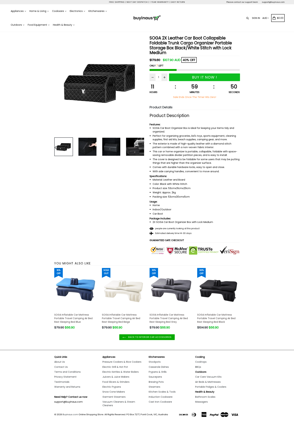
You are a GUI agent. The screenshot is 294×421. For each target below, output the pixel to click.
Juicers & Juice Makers (115, 376)
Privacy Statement (65, 376)
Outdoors (17, 25)
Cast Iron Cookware (160, 401)
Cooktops (201, 362)
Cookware (58, 11)
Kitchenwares (96, 11)
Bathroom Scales (205, 397)
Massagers (201, 401)
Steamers (154, 387)
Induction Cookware (161, 397)
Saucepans (155, 376)
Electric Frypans (111, 387)
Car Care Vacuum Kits (208, 376)
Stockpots (155, 362)
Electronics (76, 11)
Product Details (161, 107)
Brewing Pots (156, 382)
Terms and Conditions (67, 372)
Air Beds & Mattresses (208, 382)
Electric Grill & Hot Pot (115, 367)
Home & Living (38, 11)
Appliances (17, 11)
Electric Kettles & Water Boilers (120, 372)
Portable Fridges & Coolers (210, 387)
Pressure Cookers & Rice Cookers (121, 362)
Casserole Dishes (159, 367)
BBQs (198, 367)
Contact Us (61, 367)
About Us (59, 362)
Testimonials (61, 382)
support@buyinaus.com (273, 2)
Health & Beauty (63, 25)
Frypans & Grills (158, 372)
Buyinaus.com (70, 414)
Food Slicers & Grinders (115, 382)
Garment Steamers (114, 397)
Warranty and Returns (67, 387)
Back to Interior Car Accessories (150, 337)
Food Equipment (38, 25)
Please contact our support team (242, 2)
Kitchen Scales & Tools (162, 391)
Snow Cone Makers (113, 391)
